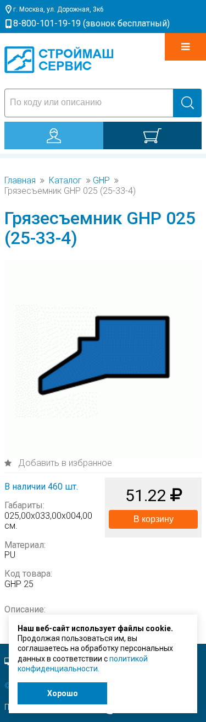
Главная (20, 181)
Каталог (65, 181)
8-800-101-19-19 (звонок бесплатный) (91, 23)
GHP (101, 181)
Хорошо (62, 693)
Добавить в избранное (64, 463)
